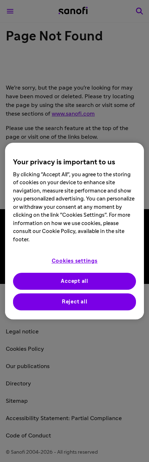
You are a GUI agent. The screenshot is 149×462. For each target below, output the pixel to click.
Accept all (74, 281)
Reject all (75, 302)
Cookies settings (75, 261)
